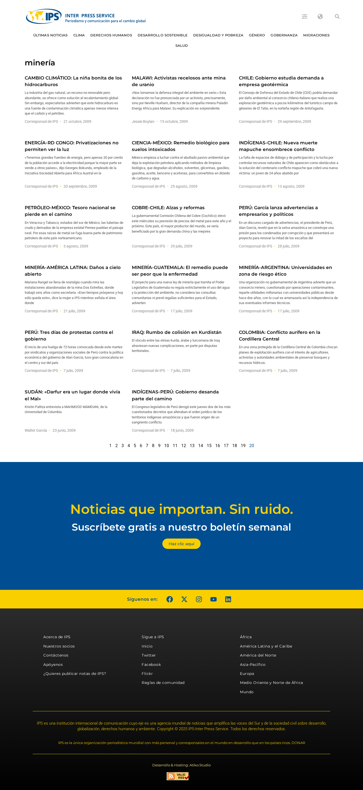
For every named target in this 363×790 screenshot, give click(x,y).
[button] (337, 16)
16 (217, 445)
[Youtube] (213, 599)
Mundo (247, 692)
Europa (247, 673)
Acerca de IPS (57, 636)
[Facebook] (169, 599)
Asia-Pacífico (253, 664)
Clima (79, 35)
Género (257, 35)
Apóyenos (53, 664)
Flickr (147, 673)
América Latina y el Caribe (266, 646)
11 (175, 445)
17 (226, 445)
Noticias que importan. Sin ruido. (181, 509)
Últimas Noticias (50, 35)
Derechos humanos (111, 35)
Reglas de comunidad (163, 682)
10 (166, 445)
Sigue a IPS (153, 636)
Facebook (151, 664)
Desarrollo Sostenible (163, 35)
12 (183, 445)
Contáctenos (56, 655)
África (246, 636)
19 (243, 445)
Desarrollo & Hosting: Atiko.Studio (181, 765)
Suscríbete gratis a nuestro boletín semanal (181, 527)
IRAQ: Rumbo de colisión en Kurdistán (177, 332)
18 (234, 445)
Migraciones (316, 35)
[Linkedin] (228, 599)
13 (192, 445)
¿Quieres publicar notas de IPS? (74, 673)
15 (209, 445)
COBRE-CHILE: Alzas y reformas (168, 207)
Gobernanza (284, 35)
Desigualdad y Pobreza (218, 35)
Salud (181, 45)
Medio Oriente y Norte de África (271, 682)
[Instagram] (198, 599)
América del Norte (258, 655)
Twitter (149, 655)
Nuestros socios (59, 646)
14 (200, 445)
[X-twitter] (184, 599)
